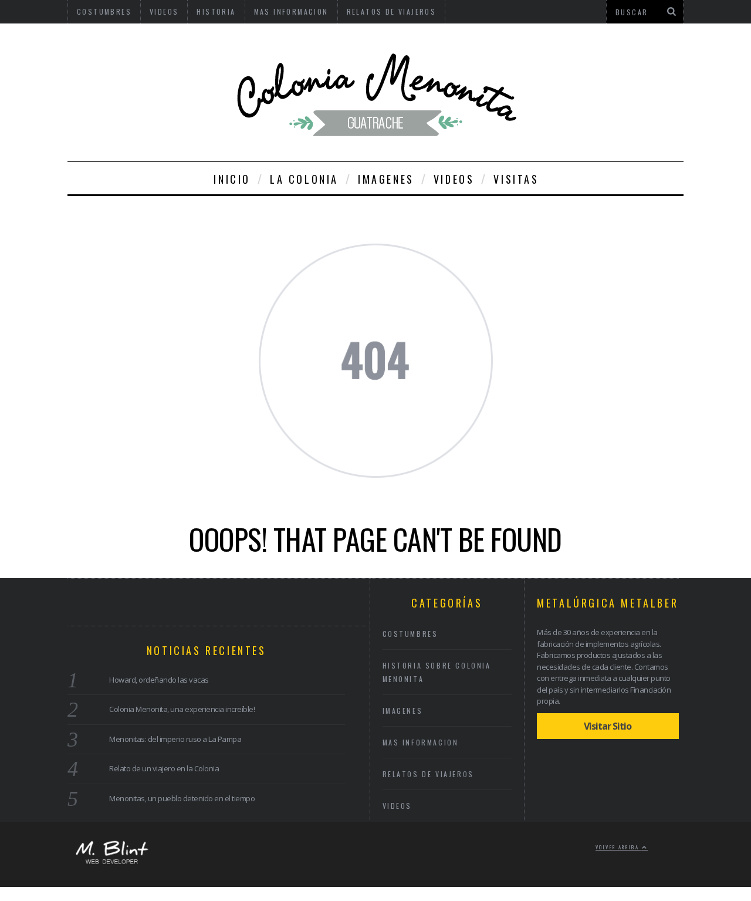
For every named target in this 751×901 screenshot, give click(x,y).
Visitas (516, 179)
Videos (454, 179)
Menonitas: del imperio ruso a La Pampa (175, 739)
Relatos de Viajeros (428, 774)
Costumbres (410, 634)
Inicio (232, 179)
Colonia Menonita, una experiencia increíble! (182, 709)
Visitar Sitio (607, 726)
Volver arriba (619, 847)
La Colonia (304, 179)
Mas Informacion (421, 742)
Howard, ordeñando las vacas (159, 679)
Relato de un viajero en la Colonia (164, 768)
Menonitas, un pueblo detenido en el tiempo (182, 798)
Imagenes (386, 179)
